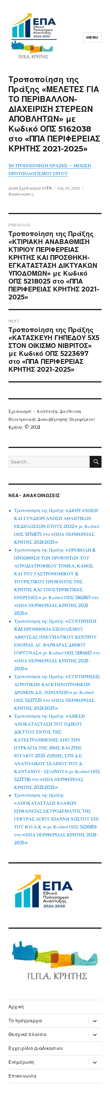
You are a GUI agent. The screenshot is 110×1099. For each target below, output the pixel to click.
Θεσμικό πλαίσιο (27, 1034)
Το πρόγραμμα (25, 1020)
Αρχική (16, 1006)
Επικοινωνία (22, 1076)
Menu (92, 37)
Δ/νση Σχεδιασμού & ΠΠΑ (30, 188)
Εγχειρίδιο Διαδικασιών (35, 1048)
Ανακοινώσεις (21, 194)
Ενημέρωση (21, 1062)
